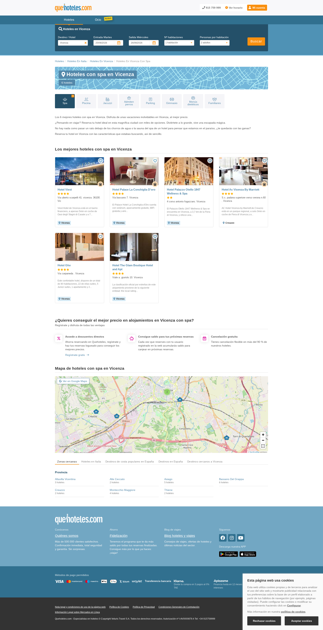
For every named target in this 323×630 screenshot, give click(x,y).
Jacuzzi (107, 103)
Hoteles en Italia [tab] (91, 461)
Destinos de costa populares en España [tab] (129, 461)
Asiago (168, 479)
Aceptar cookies (301, 620)
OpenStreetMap (254, 452)
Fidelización (118, 536)
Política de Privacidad (144, 607)
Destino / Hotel (66, 37)
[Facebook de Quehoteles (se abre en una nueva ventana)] (223, 538)
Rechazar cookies (264, 620)
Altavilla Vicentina (65, 479)
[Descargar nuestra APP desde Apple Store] (247, 554)
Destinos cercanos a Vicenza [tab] (204, 461)
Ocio (98, 19)
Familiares (214, 103)
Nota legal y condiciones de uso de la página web (80, 607)
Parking (150, 103)
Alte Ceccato (117, 479)
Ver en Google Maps (75, 381)
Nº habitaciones (173, 37)
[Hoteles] (83, 8)
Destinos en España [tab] (171, 461)
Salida (138, 37)
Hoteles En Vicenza (101, 61)
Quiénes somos (66, 536)
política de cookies (293, 611)
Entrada (102, 37)
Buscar (256, 41)
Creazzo (60, 489)
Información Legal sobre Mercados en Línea (77, 612)
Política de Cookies (119, 607)
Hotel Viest (65, 189)
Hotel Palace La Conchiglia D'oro (133, 189)
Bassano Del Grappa (231, 479)
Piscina (86, 103)
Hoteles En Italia (77, 61)
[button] (257, 8)
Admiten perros (129, 103)
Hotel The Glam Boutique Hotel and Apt (132, 267)
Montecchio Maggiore (122, 489)
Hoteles (59, 61)
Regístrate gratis (75, 354)
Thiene (168, 489)
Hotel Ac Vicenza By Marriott (240, 189)
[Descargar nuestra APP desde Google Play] (228, 554)
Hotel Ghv (64, 265)
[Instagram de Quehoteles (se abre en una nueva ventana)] (232, 538)
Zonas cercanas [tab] (67, 461)
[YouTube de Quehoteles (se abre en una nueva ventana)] (240, 538)
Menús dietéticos (193, 103)
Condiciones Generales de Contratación (179, 607)
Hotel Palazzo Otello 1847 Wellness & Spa (183, 191)
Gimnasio (171, 103)
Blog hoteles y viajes (179, 536)
